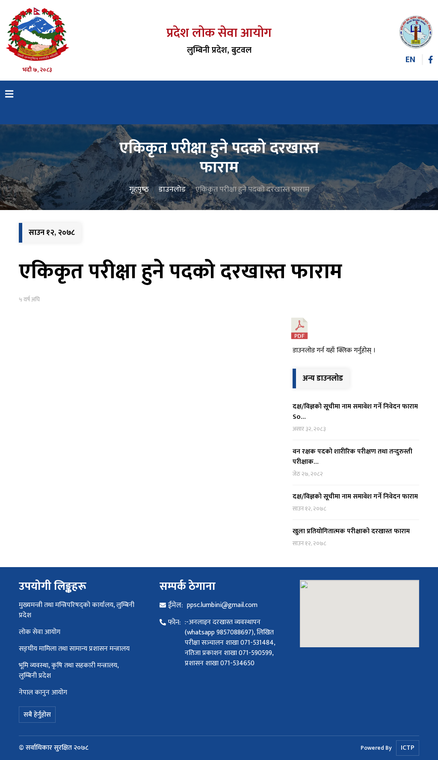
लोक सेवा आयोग (39, 632)
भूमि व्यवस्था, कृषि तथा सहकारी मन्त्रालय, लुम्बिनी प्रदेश (68, 671)
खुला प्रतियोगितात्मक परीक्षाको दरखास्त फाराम (351, 531)
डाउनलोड (172, 189)
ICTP (407, 748)
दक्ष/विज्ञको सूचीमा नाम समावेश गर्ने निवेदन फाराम (355, 496)
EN (410, 59)
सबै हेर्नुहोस (37, 715)
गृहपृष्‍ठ (139, 189)
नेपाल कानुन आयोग (43, 692)
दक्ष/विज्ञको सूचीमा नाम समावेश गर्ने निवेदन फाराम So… (355, 412)
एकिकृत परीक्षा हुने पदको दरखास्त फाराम (180, 272)
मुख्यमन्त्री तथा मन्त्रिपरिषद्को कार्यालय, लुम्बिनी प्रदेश (76, 610)
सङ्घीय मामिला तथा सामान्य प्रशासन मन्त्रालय (74, 649)
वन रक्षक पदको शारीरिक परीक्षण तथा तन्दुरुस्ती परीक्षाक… (352, 457)
